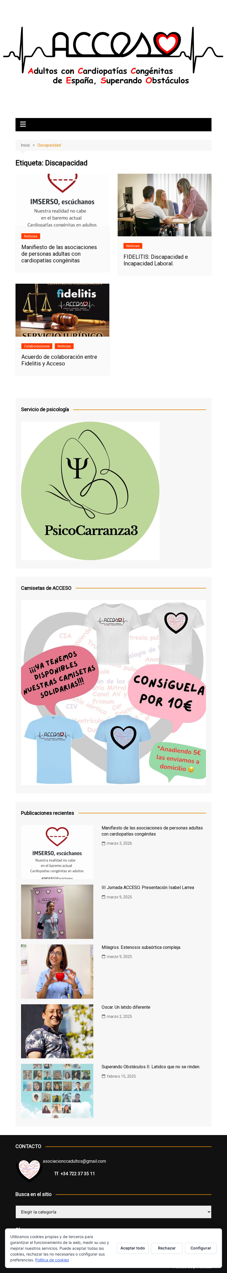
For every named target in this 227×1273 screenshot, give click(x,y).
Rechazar (167, 1248)
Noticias (30, 236)
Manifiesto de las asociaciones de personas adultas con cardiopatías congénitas (59, 254)
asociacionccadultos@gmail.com (74, 1161)
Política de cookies (52, 1259)
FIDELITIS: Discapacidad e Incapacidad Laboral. (155, 260)
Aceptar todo (132, 1248)
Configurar (200, 1248)
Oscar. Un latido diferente (126, 1007)
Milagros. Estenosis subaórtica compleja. (141, 947)
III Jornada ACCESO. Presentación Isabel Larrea (148, 887)
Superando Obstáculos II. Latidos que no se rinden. (151, 1066)
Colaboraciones (37, 346)
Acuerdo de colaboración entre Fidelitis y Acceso (59, 360)
